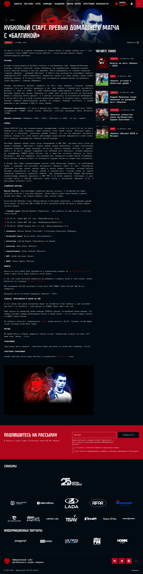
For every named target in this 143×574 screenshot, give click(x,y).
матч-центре (62, 356)
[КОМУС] (90, 518)
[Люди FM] (97, 541)
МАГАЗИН (28, 3)
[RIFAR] (98, 503)
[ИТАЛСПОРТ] (124, 503)
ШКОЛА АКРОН (74, 3)
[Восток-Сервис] (128, 518)
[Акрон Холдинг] (71, 482)
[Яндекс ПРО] (109, 519)
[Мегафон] (45, 503)
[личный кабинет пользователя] (131, 3)
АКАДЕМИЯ (59, 3)
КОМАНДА (47, 3)
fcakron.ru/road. (36, 281)
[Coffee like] (52, 518)
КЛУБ (38, 3)
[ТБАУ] (71, 518)
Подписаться (128, 435)
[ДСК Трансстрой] (14, 518)
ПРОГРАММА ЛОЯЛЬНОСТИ (95, 3)
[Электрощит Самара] (19, 503)
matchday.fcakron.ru (79, 271)
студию (44, 321)
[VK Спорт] (71, 541)
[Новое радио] (122, 541)
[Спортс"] (20, 541)
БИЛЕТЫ (18, 3)
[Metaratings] (46, 541)
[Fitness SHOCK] (33, 518)
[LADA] (71, 503)
